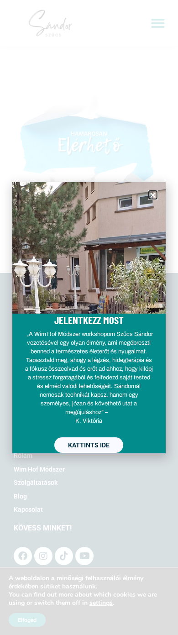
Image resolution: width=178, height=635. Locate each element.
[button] (153, 195)
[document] (89, 317)
